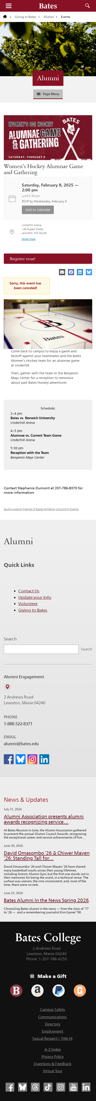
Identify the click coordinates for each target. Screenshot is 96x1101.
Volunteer (28, 603)
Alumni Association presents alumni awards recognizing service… (44, 819)
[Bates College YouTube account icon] (73, 1087)
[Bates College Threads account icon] (35, 1087)
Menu (8, 6)
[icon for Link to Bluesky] (20, 759)
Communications (52, 1017)
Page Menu (51, 94)
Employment (52, 1031)
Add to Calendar (37, 210)
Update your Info (34, 597)
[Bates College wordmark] (48, 6)
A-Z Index (52, 1049)
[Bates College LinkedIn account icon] (86, 1087)
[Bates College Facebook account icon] (9, 1087)
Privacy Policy (53, 1056)
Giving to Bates (25, 17)
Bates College (48, 937)
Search (87, 6)
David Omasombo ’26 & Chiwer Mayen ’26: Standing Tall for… (47, 855)
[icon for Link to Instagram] (32, 759)
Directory (52, 1024)
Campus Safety (52, 1009)
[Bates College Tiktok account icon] (48, 1087)
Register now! (22, 258)
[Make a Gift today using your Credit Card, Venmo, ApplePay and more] (16, 990)
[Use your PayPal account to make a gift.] (58, 990)
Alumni (49, 17)
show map (28, 239)
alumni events (13, 509)
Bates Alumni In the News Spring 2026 (46, 900)
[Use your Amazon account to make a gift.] (37, 990)
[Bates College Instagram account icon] (60, 1087)
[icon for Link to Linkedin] (44, 759)
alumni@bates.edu (21, 743)
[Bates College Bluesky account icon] (22, 1087)
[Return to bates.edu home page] (7, 17)
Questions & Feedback (52, 1064)
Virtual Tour (52, 1071)
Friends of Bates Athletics (39, 509)
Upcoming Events (67, 509)
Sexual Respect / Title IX (52, 1038)
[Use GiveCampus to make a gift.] (80, 990)
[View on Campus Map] (7, 686)
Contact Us (28, 590)
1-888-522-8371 (18, 724)
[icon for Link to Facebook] (9, 759)
